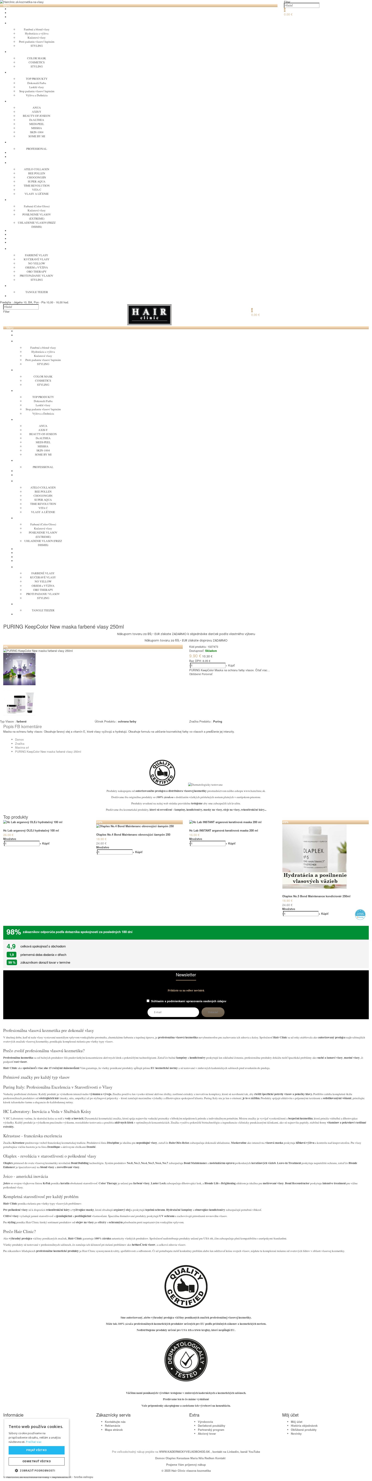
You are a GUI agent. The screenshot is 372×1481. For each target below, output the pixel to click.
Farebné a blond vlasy (37, 29)
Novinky (296, 1433)
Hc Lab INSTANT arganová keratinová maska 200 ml (223, 830)
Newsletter (186, 975)
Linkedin (233, 1452)
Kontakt (220, 1458)
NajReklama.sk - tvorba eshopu (72, 1477)
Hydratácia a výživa (36, 33)
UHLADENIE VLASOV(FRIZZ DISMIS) (37, 225)
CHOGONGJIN (36, 177)
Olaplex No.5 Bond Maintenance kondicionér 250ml (316, 896)
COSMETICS (37, 62)
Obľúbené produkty (303, 1430)
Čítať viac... (262, 670)
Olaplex (171, 1458)
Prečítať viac (34, 1442)
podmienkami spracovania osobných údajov (196, 1001)
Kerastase (183, 1458)
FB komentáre (28, 726)
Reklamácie (112, 1425)
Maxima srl (22, 747)
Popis (8, 726)
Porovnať (207, 674)
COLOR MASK (36, 58)
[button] (37, 1470)
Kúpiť (231, 665)
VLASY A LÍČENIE (37, 194)
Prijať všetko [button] (36, 1450)
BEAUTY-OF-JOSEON (36, 116)
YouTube (254, 1452)
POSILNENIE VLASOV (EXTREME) (36, 216)
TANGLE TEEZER (36, 292)
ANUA (37, 107)
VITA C (36, 190)
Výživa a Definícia (37, 95)
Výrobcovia (205, 1422)
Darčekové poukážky (211, 1425)
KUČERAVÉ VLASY (37, 259)
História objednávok (304, 1425)
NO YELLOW (36, 263)
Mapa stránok (114, 1430)
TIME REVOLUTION (37, 185)
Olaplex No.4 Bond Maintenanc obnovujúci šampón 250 (133, 834)
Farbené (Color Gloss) (37, 206)
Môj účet (296, 1422)
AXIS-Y (36, 112)
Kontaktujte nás (115, 1422)
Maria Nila (197, 1458)
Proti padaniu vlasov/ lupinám (36, 42)
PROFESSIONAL (36, 149)
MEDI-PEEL (36, 124)
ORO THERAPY (37, 271)
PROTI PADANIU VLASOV (36, 276)
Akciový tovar (207, 1433)
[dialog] (36, 1448)
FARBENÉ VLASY (36, 255)
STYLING (37, 46)
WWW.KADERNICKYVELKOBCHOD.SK (185, 1452)
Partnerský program (211, 1430)
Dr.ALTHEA (36, 120)
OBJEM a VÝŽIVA (36, 267)
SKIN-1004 (36, 132)
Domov (19, 739)
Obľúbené (195, 674)
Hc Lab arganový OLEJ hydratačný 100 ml (31, 830)
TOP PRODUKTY (37, 79)
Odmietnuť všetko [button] (36, 1461)
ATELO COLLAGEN (36, 169)
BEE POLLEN (36, 173)
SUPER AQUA (36, 181)
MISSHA (36, 128)
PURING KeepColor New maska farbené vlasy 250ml (48, 751)
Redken (209, 1458)
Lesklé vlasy (36, 87)
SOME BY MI (36, 136)
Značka (19, 743)
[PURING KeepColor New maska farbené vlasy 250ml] (38, 651)
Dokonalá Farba (36, 83)
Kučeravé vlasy (37, 37)
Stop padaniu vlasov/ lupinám (36, 91)
